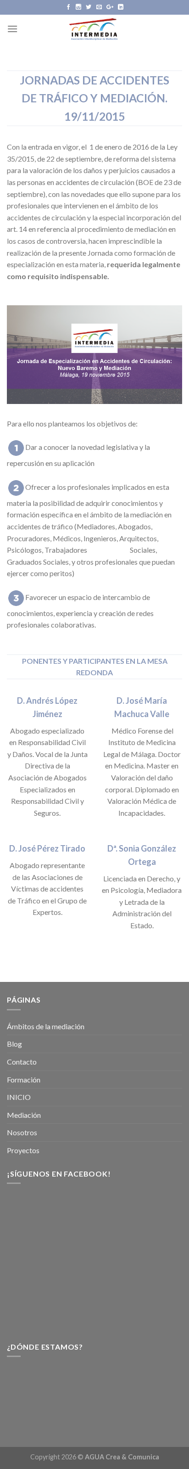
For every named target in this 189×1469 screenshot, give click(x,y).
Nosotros (22, 1132)
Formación (23, 1079)
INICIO (19, 1097)
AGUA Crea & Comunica (122, 1457)
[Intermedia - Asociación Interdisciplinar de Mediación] (94, 29)
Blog (14, 1043)
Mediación (24, 1114)
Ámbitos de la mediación (45, 1026)
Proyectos (23, 1150)
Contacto (22, 1061)
